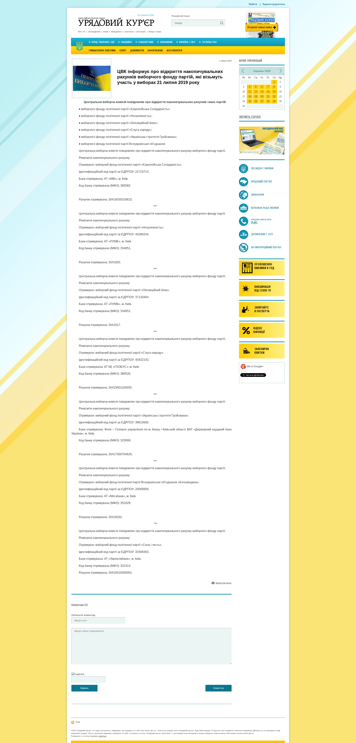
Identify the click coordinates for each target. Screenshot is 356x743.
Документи (137, 50)
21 (268, 96)
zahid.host (102, 736)
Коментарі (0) (79, 604)
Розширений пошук (181, 16)
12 (256, 91)
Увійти (253, 4)
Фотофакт (141, 32)
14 (268, 91)
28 (268, 101)
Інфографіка (155, 50)
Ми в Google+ (254, 366)
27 (262, 101)
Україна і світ (187, 42)
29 (274, 101)
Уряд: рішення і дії (103, 42)
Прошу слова (155, 32)
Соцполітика (146, 42)
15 (274, 91)
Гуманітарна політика (102, 50)
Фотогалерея (174, 50)
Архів (105, 32)
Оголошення (94, 32)
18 (249, 96)
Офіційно (126, 42)
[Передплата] (262, 153)
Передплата (116, 32)
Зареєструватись (273, 4)
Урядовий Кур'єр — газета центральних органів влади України (116, 18)
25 (249, 101)
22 (274, 96)
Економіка (166, 42)
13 (262, 91)
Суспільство (209, 42)
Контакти (129, 32)
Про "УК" (81, 32)
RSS (78, 722)
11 (249, 91)
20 (262, 96)
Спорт (122, 50)
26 (256, 101)
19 (256, 96)
